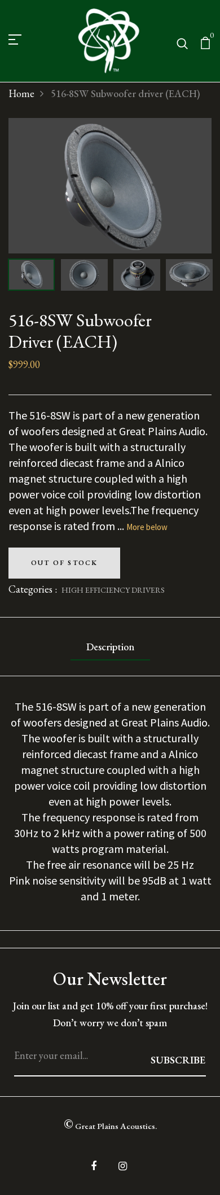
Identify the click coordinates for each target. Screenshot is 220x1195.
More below (147, 527)
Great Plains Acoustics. (110, 1124)
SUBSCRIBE (178, 1059)
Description (110, 646)
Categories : (32, 589)
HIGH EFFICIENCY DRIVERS (113, 590)
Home (21, 93)
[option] (110, 185)
